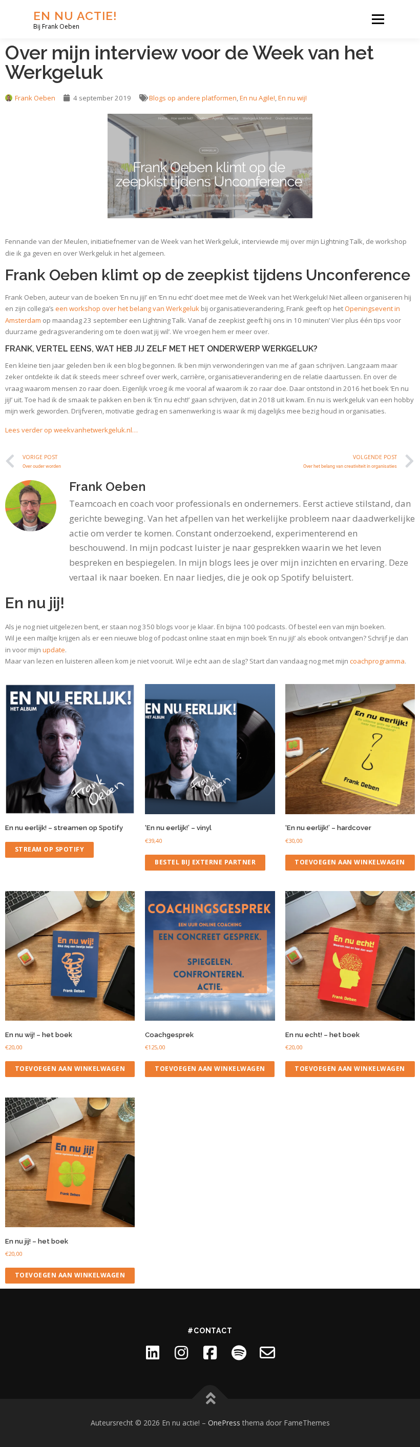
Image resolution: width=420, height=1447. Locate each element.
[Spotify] (238, 1352)
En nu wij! (292, 97)
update (54, 649)
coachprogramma (377, 661)
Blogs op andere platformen (193, 97)
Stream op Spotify (50, 849)
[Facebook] (210, 1352)
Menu (378, 19)
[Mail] (267, 1352)
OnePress (224, 1423)
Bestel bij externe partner (205, 862)
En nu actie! (75, 16)
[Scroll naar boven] (210, 1399)
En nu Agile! (257, 97)
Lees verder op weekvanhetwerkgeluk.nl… (71, 430)
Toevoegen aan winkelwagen (350, 862)
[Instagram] (181, 1352)
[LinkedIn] (152, 1352)
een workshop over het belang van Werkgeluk (127, 308)
